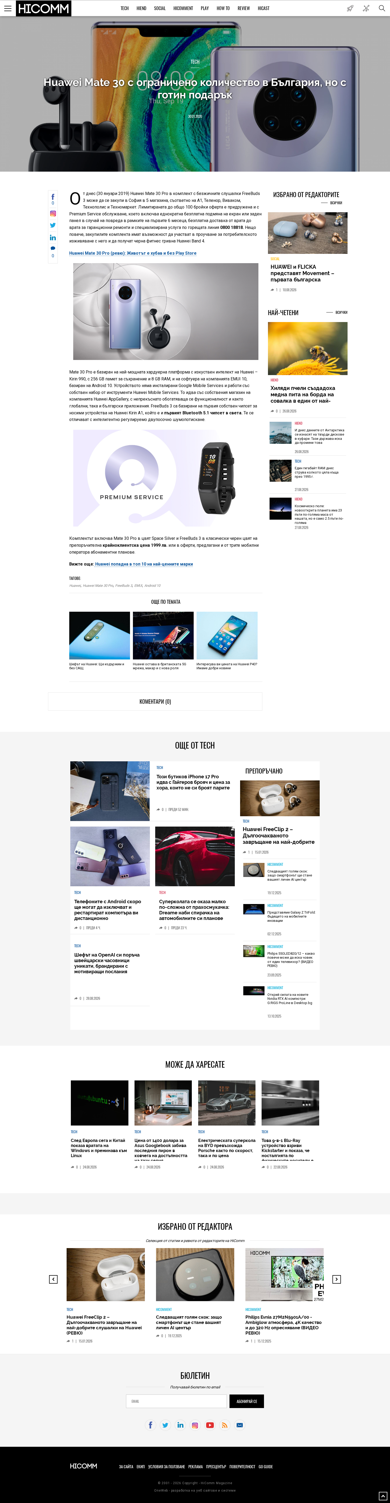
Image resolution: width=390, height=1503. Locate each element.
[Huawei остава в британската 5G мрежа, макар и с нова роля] (163, 635)
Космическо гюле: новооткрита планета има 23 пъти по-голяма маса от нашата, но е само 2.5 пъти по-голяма (319, 514)
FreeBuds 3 (123, 586)
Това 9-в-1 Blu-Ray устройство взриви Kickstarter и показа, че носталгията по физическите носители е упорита (288, 1153)
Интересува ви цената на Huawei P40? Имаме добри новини (227, 666)
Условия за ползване (166, 1466)
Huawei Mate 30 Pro (98, 586)
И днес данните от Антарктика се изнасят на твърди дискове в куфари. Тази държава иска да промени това (319, 436)
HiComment (183, 8)
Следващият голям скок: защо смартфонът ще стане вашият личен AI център (289, 875)
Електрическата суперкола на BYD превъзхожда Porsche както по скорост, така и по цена (226, 1148)
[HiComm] (44, 8)
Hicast (263, 8)
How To (223, 8)
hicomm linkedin (180, 1425)
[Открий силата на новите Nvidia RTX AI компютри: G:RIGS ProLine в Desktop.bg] (254, 991)
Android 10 (152, 586)
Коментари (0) (155, 701)
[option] (307, 436)
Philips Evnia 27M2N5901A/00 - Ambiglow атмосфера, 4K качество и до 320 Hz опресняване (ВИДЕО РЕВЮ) (283, 1325)
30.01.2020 (195, 116)
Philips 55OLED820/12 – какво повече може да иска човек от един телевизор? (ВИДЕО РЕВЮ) (291, 960)
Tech (125, 8)
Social (160, 8)
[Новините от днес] (350, 8)
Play (205, 8)
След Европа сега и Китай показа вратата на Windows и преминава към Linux (99, 1148)
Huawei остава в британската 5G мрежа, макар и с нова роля (159, 666)
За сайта (126, 1466)
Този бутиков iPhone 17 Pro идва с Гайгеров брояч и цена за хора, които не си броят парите (193, 782)
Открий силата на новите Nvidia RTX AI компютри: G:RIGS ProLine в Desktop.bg (289, 999)
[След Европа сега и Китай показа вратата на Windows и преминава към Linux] (99, 1103)
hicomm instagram (195, 1425)
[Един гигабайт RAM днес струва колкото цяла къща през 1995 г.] (281, 471)
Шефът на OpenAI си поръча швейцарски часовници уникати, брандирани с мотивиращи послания (107, 963)
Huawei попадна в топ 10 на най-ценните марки (143, 564)
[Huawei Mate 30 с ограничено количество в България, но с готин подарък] (53, 215)
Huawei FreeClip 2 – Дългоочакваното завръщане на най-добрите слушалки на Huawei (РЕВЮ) (279, 839)
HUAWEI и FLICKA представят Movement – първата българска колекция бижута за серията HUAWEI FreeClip (304, 280)
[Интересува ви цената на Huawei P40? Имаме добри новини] (227, 635)
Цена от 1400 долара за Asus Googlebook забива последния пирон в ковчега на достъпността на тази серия (161, 1150)
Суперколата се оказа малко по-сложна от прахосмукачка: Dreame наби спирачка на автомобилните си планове (194, 910)
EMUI (138, 586)
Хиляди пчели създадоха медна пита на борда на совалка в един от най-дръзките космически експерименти (303, 401)
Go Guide (266, 1466)
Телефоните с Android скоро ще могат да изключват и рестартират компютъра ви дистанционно (107, 910)
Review (244, 8)
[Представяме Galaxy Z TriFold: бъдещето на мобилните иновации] (254, 909)
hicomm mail (239, 1425)
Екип (141, 1466)
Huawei (75, 586)
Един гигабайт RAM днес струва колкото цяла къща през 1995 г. (317, 472)
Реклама (195, 1466)
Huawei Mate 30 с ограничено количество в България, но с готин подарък (195, 88)
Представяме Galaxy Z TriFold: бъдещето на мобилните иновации (291, 916)
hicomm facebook (150, 1425)
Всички (336, 202)
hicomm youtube (210, 1425)
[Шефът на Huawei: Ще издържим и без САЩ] (99, 635)
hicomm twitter (165, 1425)
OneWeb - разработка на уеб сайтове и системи (195, 1490)
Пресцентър (216, 1466)
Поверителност (242, 1466)
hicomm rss (225, 1425)
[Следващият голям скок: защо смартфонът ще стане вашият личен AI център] (254, 870)
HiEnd (141, 8)
